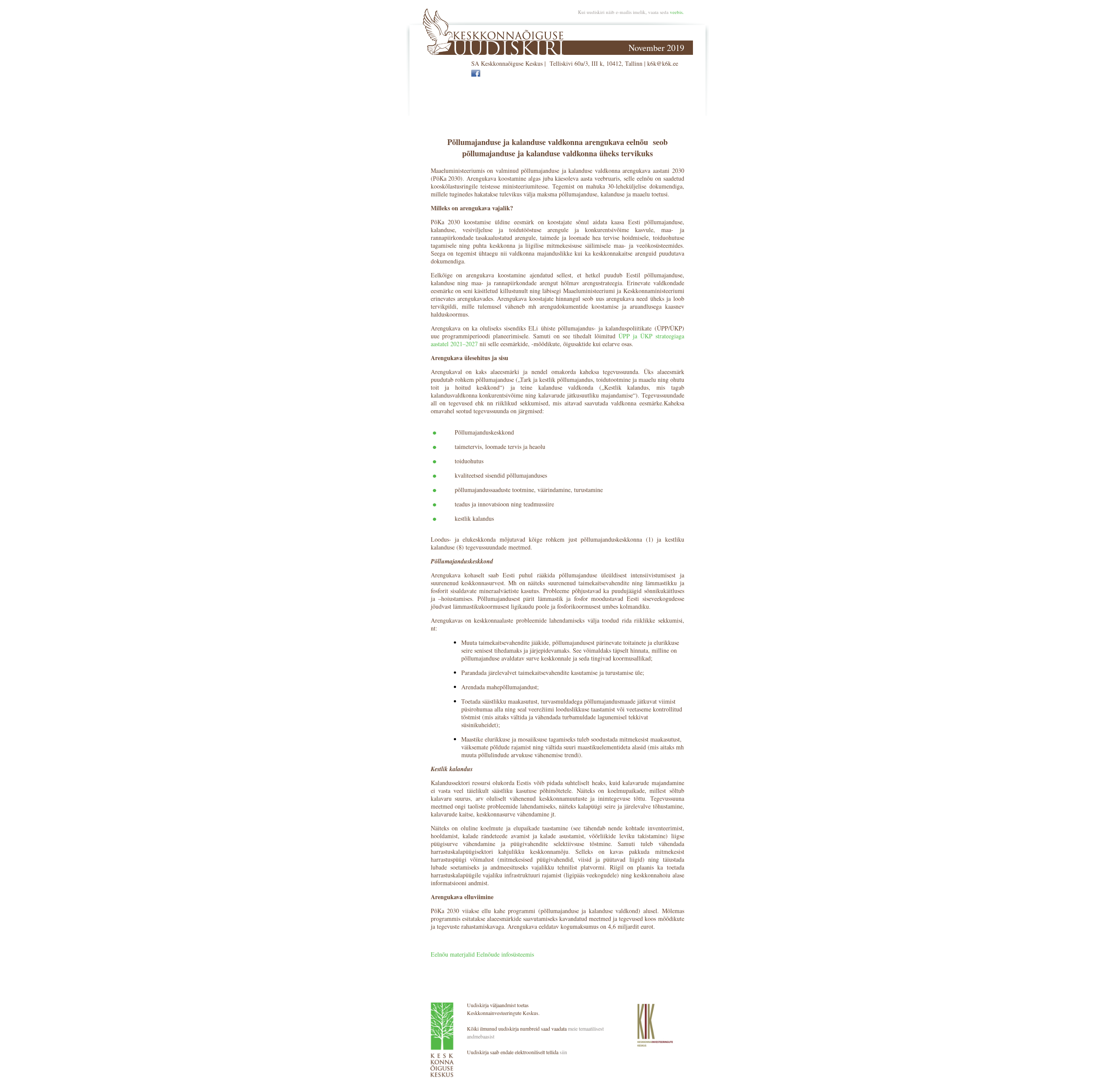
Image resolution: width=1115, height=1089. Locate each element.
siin (563, 1052)
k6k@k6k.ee (662, 63)
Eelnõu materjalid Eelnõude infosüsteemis (482, 954)
